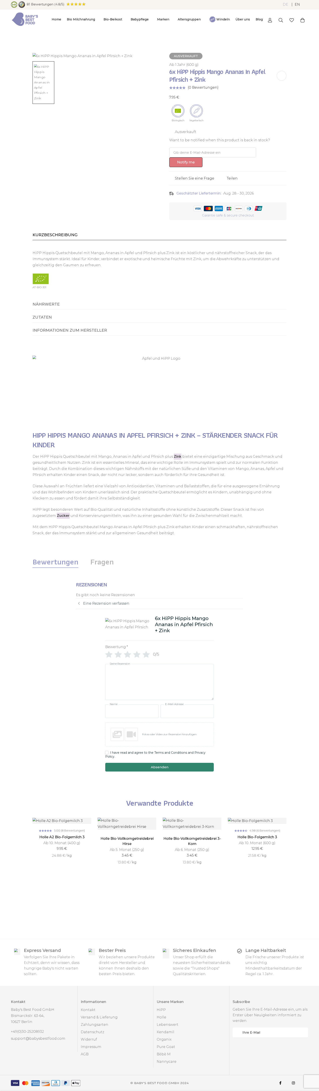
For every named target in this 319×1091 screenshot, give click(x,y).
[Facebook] (280, 1083)
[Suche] (280, 20)
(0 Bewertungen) (203, 87)
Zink (177, 456)
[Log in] (270, 20)
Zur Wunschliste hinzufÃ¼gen (281, 76)
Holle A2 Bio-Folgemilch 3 (62, 837)
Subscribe (303, 1032)
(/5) (45, 4)
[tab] (55, 562)
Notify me (186, 162)
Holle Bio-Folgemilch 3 (257, 837)
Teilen (232, 178)
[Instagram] (293, 1083)
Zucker (63, 516)
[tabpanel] (159, 679)
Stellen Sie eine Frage (194, 178)
